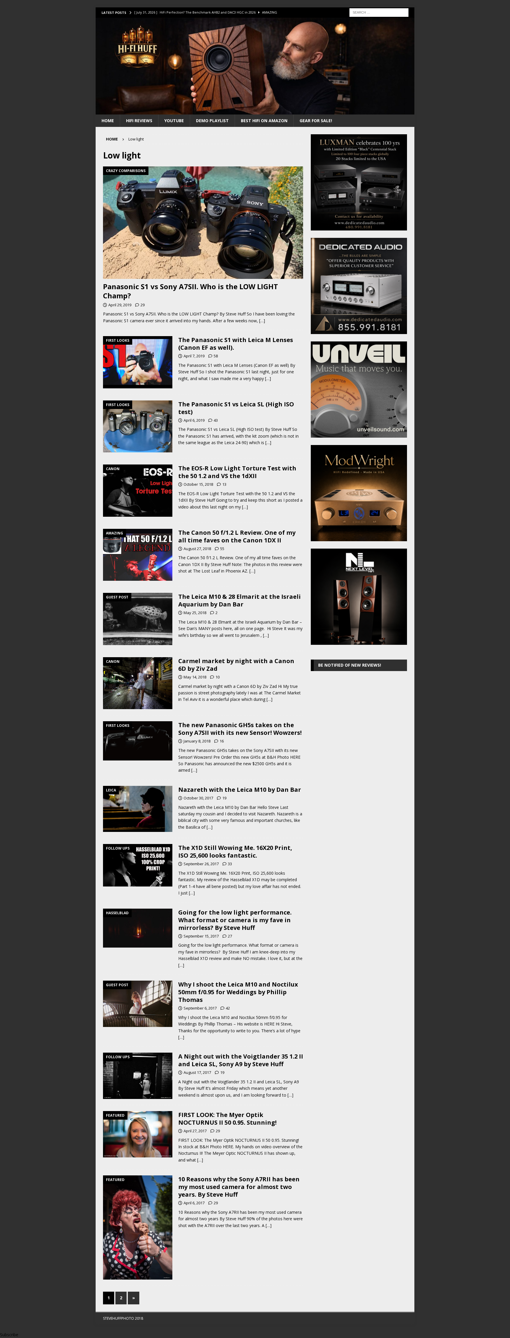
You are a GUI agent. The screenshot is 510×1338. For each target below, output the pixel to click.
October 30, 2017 (198, 798)
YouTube (174, 120)
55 (222, 548)
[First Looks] (137, 362)
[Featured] (137, 1134)
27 (230, 936)
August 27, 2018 (197, 548)
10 (217, 677)
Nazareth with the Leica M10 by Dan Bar (239, 790)
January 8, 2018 (197, 741)
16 (222, 741)
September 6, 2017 (200, 1008)
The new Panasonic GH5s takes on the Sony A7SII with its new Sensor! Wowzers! (240, 729)
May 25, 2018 (195, 612)
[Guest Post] (137, 619)
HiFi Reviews (139, 120)
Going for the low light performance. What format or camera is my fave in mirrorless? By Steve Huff (235, 920)
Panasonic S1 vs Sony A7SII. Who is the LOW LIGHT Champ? (190, 291)
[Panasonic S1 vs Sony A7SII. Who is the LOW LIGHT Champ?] (203, 222)
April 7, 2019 (194, 356)
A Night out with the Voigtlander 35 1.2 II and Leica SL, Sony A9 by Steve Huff (240, 1060)
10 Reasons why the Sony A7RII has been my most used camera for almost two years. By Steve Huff (239, 1186)
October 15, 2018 (198, 484)
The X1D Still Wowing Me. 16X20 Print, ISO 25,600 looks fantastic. (235, 851)
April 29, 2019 (119, 304)
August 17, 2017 (197, 1072)
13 (224, 484)
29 (142, 304)
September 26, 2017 (201, 863)
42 (228, 1008)
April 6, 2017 (194, 1202)
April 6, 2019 (194, 420)
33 (230, 863)
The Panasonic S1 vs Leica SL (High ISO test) (236, 408)
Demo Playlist (212, 120)
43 (216, 420)
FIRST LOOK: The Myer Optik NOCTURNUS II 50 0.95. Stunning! (227, 1118)
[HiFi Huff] (255, 111)
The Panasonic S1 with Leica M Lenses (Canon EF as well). (235, 343)
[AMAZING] (137, 555)
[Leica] (137, 809)
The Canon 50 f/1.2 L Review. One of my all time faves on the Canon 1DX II (236, 536)
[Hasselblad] (137, 928)
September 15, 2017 (201, 936)
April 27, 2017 (195, 1130)
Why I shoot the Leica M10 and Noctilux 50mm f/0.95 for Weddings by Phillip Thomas (238, 992)
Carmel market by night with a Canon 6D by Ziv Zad (236, 665)
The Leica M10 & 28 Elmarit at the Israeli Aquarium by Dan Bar (239, 600)
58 (216, 356)
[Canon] (137, 490)
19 (224, 798)
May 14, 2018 (195, 677)
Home (108, 120)
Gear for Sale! (316, 120)
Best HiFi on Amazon (264, 120)
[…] (262, 320)
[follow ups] (137, 865)
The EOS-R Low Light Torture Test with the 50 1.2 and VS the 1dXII (237, 472)
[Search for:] (378, 12)
